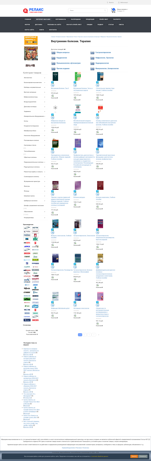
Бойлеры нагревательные (32, 87)
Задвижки (27, 111)
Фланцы (26, 191)
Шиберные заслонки (30, 200)
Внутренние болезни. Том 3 (60, 88)
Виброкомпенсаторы (31, 97)
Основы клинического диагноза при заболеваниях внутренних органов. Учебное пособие (106, 122)
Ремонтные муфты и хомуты (33, 172)
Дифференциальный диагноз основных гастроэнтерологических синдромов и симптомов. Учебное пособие (105, 274)
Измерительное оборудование (34, 116)
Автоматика (28, 77)
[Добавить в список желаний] (52, 82)
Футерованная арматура (32, 181)
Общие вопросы (63, 52)
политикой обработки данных (99, 456)
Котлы (26, 121)
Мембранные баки (30, 131)
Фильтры (27, 186)
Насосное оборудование (32, 135)
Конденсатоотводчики (31, 126)
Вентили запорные (30, 92)
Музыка (26, 405)
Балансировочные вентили (33, 82)
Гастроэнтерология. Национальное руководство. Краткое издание (105, 237)
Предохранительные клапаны (33, 162)
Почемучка (27, 398)
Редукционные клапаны (32, 167)
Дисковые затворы (30, 106)
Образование (28, 211)
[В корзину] (52, 95)
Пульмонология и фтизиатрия (69, 63)
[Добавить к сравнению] (52, 85)
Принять (134, 456)
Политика (86, 448)
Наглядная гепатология (81, 308)
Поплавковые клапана (31, 140)
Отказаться (143, 456)
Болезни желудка (79, 197)
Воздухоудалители (30, 102)
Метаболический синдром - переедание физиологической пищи (83, 122)
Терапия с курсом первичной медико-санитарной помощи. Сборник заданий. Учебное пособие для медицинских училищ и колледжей (60, 201)
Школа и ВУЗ (28, 354)
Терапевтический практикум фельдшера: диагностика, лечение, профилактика (105, 157)
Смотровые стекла (30, 145)
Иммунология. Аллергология (107, 68)
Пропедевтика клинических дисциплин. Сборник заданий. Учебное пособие (61, 157)
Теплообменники (29, 151)
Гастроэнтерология (103, 52)
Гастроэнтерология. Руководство (62, 270)
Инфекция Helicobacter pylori (60, 308)
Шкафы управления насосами (34, 205)
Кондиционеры (29, 217)
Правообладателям (68, 448)
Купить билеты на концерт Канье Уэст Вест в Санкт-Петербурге (32, 409)
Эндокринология (102, 63)
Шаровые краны (29, 196)
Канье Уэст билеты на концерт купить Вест (31, 416)
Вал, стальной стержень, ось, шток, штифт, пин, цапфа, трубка (31, 423)
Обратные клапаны (30, 157)
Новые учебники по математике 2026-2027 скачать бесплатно (31, 378)
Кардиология (62, 58)
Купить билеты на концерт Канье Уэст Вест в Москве (32, 402)
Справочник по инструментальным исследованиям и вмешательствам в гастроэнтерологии (102, 312)
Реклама (79, 448)
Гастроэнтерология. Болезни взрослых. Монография (82, 271)
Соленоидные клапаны (31, 176)
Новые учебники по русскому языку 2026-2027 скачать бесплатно (31, 368)
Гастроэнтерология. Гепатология (84, 235)
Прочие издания (63, 68)
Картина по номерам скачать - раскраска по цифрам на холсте (31, 351)
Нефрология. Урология (105, 58)
